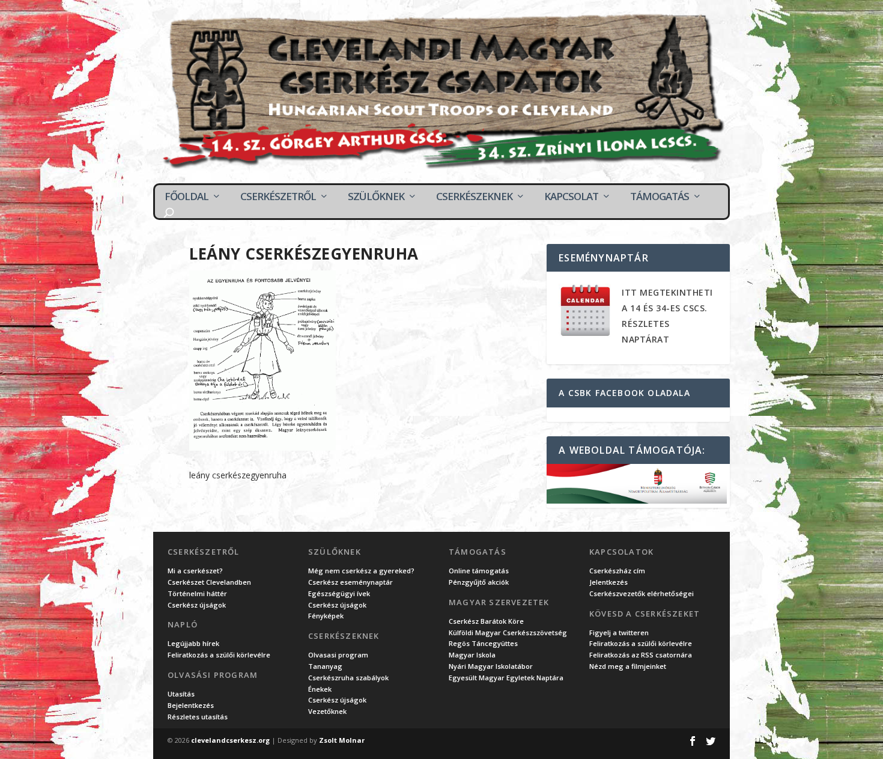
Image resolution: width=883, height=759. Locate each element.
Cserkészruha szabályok (348, 677)
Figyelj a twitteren (619, 632)
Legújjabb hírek (193, 643)
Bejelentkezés (191, 705)
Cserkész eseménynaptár (350, 582)
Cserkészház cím (617, 570)
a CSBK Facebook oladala (624, 392)
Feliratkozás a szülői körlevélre (219, 654)
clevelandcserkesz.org (230, 740)
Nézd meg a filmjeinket (627, 666)
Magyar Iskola (472, 654)
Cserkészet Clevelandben (209, 582)
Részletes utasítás (198, 716)
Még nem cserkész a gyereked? (361, 570)
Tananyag (325, 666)
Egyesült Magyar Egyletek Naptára (506, 677)
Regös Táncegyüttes (483, 643)
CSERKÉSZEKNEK (474, 196)
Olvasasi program (338, 654)
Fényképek (326, 615)
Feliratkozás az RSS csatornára (640, 654)
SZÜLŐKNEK (376, 196)
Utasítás (181, 693)
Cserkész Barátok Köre (486, 621)
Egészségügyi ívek (339, 593)
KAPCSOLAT (571, 196)
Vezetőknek (327, 711)
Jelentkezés (608, 582)
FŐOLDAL (186, 196)
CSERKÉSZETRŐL (278, 196)
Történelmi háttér (197, 593)
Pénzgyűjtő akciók (479, 582)
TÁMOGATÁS (659, 196)
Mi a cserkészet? (195, 570)
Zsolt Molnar (342, 740)
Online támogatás (479, 570)
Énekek (320, 688)
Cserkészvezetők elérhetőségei (641, 593)
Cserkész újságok (197, 604)
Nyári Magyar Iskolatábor (491, 666)
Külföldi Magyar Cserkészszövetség (508, 632)
